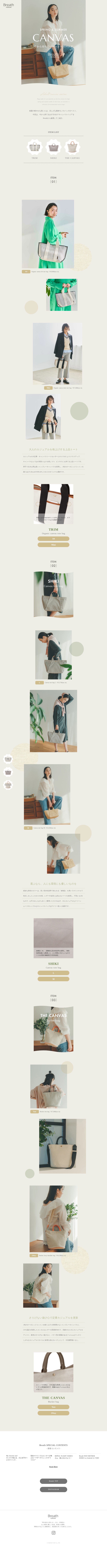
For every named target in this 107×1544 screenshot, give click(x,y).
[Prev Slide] (38, 504)
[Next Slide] (69, 504)
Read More (53, 1467)
